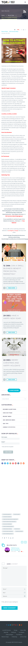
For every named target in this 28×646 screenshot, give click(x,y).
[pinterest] (13, 464)
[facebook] (2, 464)
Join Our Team (7, 412)
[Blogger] (19, 625)
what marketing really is (8, 533)
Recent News (5, 31)
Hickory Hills (23, 630)
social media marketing (7, 531)
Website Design (5, 636)
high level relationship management (10, 519)
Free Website (19, 634)
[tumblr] (18, 464)
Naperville (6, 632)
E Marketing (14, 636)
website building (19, 531)
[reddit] (23, 464)
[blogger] (21, 464)
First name (4, 437)
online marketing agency (8, 526)
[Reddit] (12, 537)
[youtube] (16, 464)
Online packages (9, 634)
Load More (14, 390)
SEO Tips (5, 423)
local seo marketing (7, 524)
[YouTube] (15, 625)
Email (3, 442)
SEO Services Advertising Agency (13, 216)
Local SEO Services (6, 630)
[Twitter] (4, 537)
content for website (7, 516)
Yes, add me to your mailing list (10, 602)
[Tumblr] (8, 537)
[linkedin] (5, 464)
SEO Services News (13, 31)
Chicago (16, 230)
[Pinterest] (6, 537)
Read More (11, 288)
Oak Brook (13, 632)
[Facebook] (2, 537)
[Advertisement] (14, 486)
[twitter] (8, 464)
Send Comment (9, 608)
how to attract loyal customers (9, 521)
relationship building (7, 528)
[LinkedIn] (10, 537)
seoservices (17, 528)
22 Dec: (11, 363)
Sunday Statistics (9, 427)
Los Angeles (11, 230)
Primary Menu (25, 2)
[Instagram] (12, 625)
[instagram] (10, 464)
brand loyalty (16, 514)
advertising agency (7, 514)
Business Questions (9, 409)
